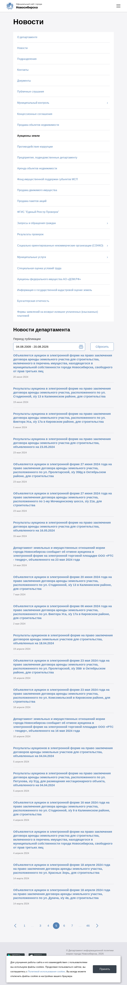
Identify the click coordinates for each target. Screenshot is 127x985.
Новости (22, 48)
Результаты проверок (30, 234)
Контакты (23, 69)
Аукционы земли (28, 135)
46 (88, 925)
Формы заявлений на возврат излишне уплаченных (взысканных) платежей (57, 313)
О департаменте (27, 37)
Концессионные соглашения (34, 114)
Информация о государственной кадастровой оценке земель (54, 290)
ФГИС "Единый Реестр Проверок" (38, 212)
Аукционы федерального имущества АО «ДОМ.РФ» (49, 279)
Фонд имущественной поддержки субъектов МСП (47, 179)
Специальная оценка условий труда (39, 268)
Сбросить (102, 346)
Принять (105, 969)
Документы (24, 80)
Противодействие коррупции (35, 146)
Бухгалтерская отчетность (33, 301)
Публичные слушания (30, 91)
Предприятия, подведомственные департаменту (47, 157)
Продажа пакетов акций (31, 201)
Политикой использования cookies (46, 971)
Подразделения (27, 59)
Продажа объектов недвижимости (38, 124)
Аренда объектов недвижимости (37, 168)
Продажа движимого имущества (37, 190)
